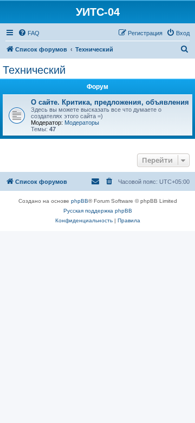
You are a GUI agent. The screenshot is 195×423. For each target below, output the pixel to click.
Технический (34, 70)
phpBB (79, 201)
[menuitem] (29, 33)
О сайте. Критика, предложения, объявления (110, 102)
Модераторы (81, 122)
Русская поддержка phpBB (97, 211)
